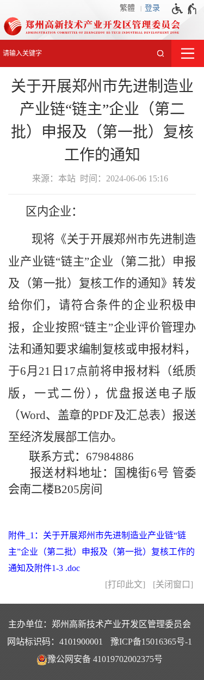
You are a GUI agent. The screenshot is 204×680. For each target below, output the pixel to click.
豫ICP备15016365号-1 (151, 641)
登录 (152, 8)
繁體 (127, 8)
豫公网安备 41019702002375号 (105, 659)
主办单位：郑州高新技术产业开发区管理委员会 (99, 624)
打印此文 (125, 584)
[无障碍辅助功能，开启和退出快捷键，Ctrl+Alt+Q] (185, 8)
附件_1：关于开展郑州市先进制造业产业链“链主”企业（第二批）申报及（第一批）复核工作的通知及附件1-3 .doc (101, 552)
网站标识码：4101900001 (55, 641)
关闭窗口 (173, 584)
